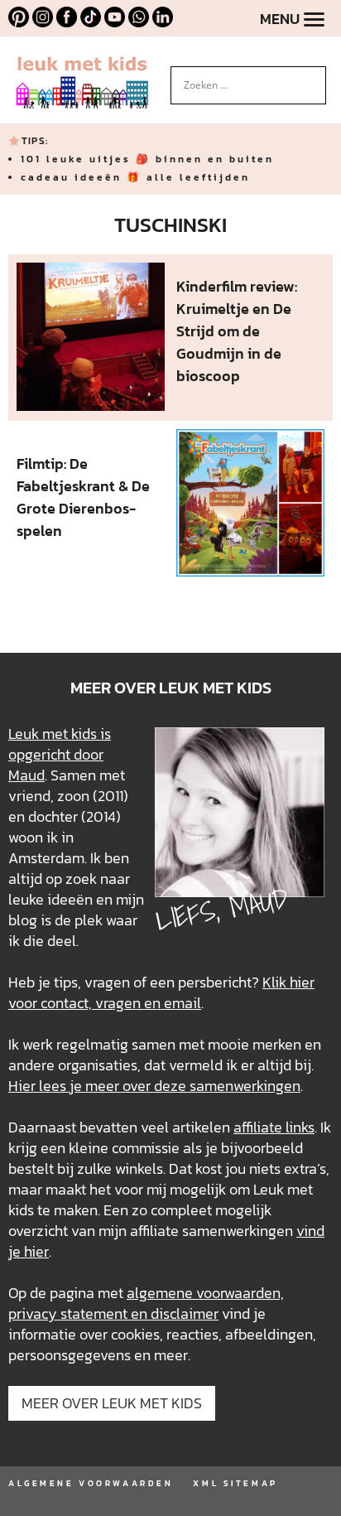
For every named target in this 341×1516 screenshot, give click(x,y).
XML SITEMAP (235, 1483)
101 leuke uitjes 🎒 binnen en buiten (147, 159)
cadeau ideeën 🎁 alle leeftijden (135, 177)
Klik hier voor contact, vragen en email (161, 992)
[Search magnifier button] (313, 78)
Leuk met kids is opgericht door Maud (59, 754)
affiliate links (274, 1127)
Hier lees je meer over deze (99, 1085)
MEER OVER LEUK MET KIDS (112, 1403)
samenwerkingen (245, 1085)
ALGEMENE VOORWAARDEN (90, 1483)
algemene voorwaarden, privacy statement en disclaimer (146, 1303)
